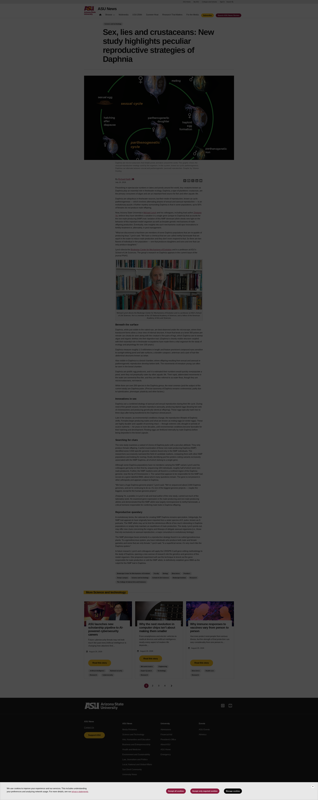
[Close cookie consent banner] (313, 786)
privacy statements (80, 792)
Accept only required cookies (204, 791)
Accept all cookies (176, 791)
